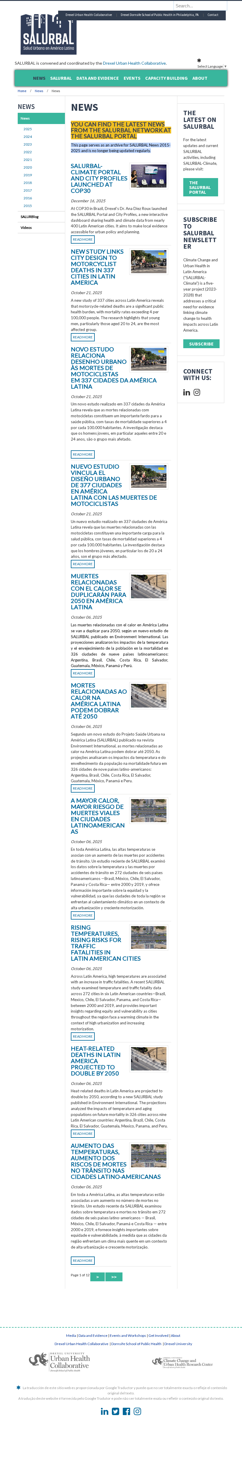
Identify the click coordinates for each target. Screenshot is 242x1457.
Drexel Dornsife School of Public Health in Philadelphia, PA (160, 15)
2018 (28, 182)
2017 (28, 190)
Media (71, 1335)
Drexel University (178, 1344)
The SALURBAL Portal (200, 187)
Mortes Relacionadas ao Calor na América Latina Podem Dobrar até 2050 (99, 701)
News (39, 91)
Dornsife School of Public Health (136, 1344)
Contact (212, 15)
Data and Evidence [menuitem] (97, 78)
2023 (28, 144)
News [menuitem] (39, 78)
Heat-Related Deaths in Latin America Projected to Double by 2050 (96, 1061)
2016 (28, 198)
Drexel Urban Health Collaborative (134, 63)
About (175, 1335)
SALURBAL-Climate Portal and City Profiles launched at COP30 (99, 178)
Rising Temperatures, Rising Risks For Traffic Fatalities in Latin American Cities (106, 943)
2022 (28, 152)
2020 (28, 167)
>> (114, 1277)
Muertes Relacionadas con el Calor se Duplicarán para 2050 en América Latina (98, 591)
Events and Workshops (128, 1335)
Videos (26, 227)
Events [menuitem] (132, 78)
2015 (28, 205)
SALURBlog (29, 216)
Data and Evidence (93, 1335)
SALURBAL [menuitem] (61, 78)
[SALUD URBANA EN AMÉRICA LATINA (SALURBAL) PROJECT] (74, 53)
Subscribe (201, 344)
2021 (28, 159)
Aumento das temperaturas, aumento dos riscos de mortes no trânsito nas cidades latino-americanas (116, 1161)
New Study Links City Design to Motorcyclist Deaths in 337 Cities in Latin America (97, 267)
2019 (28, 175)
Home (22, 91)
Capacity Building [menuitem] (166, 78)
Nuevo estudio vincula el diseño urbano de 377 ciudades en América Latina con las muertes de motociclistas (114, 485)
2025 (28, 129)
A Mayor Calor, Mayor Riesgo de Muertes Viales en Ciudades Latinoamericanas (98, 816)
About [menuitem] (199, 78)
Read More (83, 239)
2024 (28, 136)
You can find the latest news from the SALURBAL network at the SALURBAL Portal (121, 130)
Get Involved (158, 1335)
